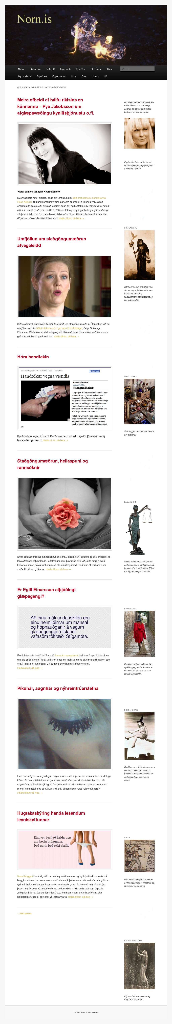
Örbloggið (50, 69)
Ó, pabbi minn (59, 76)
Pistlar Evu (35, 69)
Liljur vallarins (24, 76)
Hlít (105, 76)
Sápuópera (42, 76)
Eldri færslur (24, 913)
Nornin (21, 69)
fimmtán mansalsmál (66, 655)
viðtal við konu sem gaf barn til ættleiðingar (58, 328)
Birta (109, 69)
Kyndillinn (80, 69)
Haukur (95, 76)
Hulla (73, 76)
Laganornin (65, 69)
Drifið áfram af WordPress (86, 1012)
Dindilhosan (96, 69)
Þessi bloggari (25, 876)
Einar (84, 76)
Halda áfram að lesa (71, 218)
